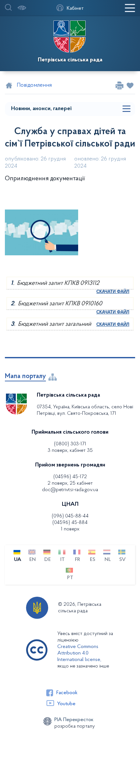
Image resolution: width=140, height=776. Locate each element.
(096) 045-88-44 (70, 516)
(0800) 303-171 (70, 444)
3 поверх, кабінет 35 (70, 450)
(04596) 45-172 (70, 476)
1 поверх (70, 529)
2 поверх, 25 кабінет (70, 483)
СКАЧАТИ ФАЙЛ (112, 291)
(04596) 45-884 (70, 522)
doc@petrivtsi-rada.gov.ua (70, 489)
